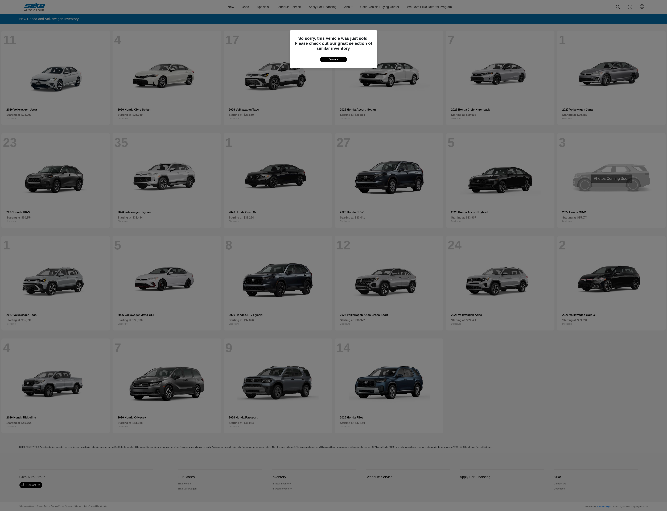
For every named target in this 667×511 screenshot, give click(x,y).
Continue (333, 59)
